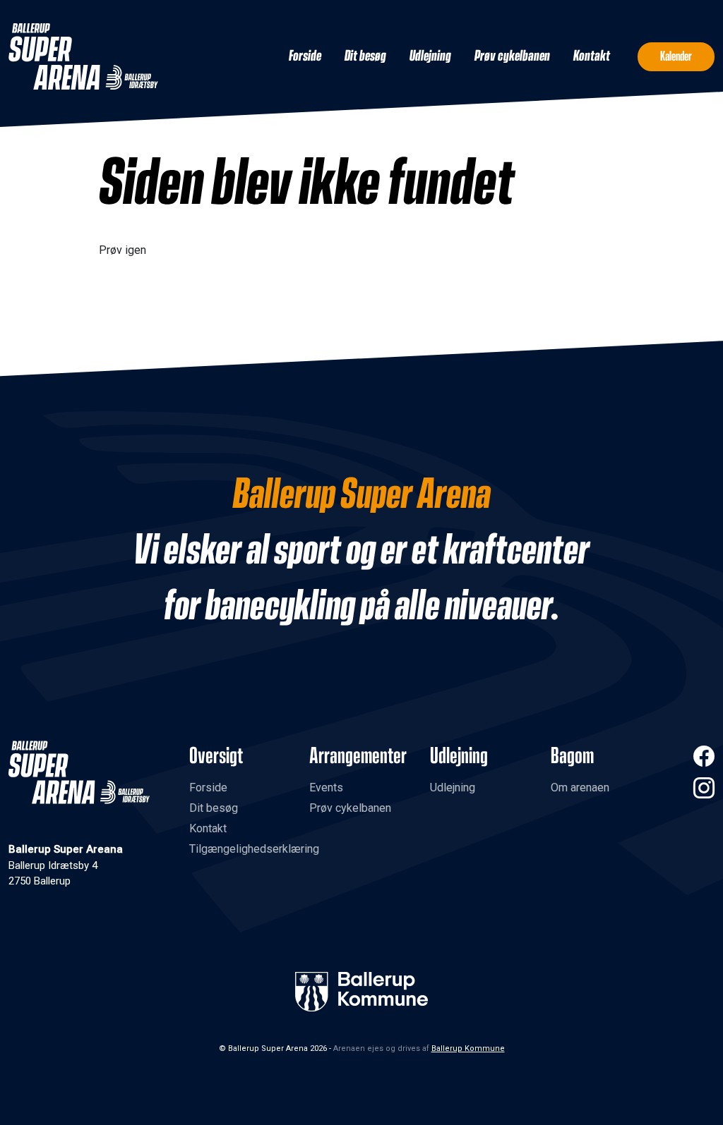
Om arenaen (580, 787)
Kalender (676, 56)
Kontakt (591, 56)
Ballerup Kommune (468, 1048)
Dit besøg (365, 56)
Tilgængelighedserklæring (254, 849)
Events (326, 787)
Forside (305, 56)
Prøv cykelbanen (512, 56)
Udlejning (430, 56)
